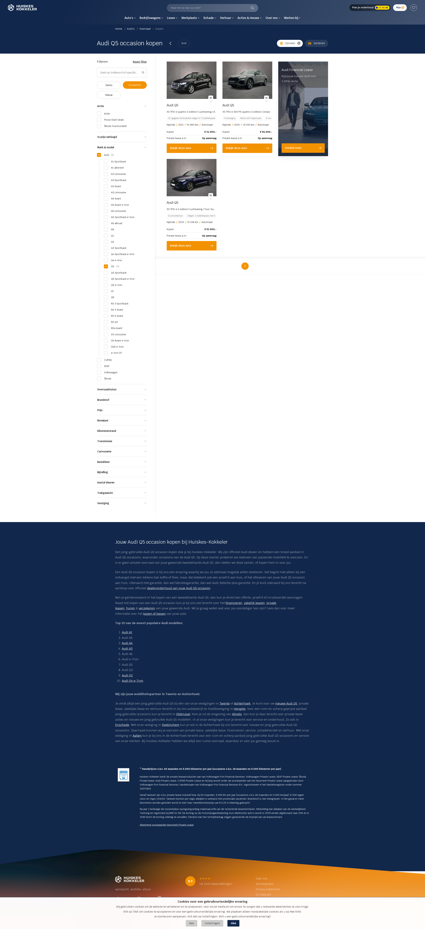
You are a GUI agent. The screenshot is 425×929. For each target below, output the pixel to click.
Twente (224, 703)
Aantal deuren (105, 482)
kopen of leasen (154, 614)
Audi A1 (127, 632)
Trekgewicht (105, 493)
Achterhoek (242, 703)
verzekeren (147, 608)
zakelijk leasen (254, 603)
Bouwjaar (102, 420)
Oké (233, 923)
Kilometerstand (106, 430)
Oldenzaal (183, 714)
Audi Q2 (127, 675)
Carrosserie (104, 451)
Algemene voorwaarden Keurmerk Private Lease (167, 824)
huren (130, 608)
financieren (234, 603)
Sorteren (319, 43)
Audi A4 (127, 643)
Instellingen (212, 923)
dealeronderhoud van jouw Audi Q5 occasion (178, 588)
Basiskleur (103, 462)
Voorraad (145, 29)
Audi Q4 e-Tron (132, 681)
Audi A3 (127, 648)
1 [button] (245, 266)
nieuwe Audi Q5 (286, 703)
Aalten (137, 736)
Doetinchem (170, 725)
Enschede (122, 725)
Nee (191, 923)
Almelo (237, 714)
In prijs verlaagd (107, 137)
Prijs (99, 410)
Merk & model (105, 147)
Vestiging (103, 503)
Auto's (131, 29)
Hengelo (240, 709)
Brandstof (103, 399)
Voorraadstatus (106, 389)
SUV (184, 43)
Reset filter (140, 62)
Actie (100, 106)
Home (119, 29)
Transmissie (104, 441)
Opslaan (290, 43)
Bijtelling (102, 472)
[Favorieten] (413, 7)
